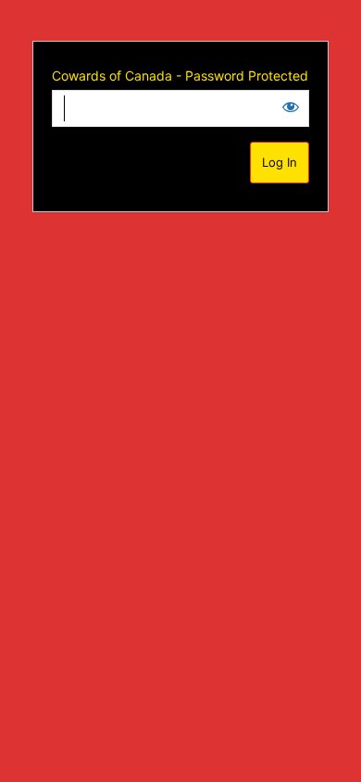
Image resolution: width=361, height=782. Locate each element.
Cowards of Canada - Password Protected (180, 75)
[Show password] (290, 106)
